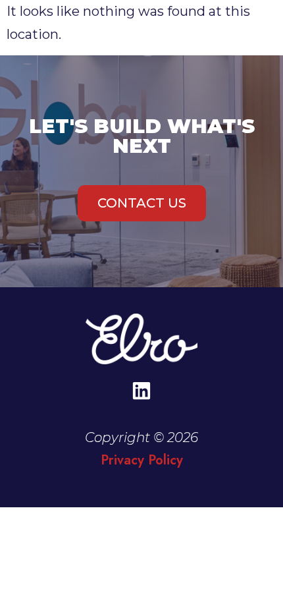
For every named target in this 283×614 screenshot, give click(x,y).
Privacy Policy (142, 460)
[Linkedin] (141, 390)
